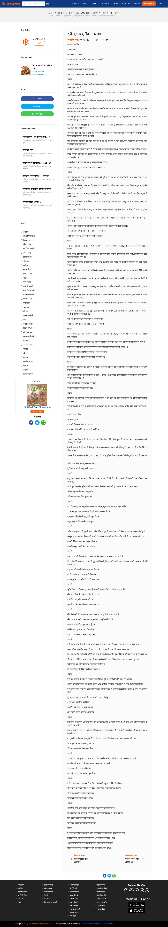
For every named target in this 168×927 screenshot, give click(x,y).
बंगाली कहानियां (101, 899)
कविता (25, 265)
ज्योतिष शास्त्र (28, 361)
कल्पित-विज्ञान (28, 345)
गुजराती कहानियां (102, 888)
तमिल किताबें (74, 899)
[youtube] (142, 890)
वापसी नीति (21, 899)
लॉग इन (161, 3)
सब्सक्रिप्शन (126, 3)
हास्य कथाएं (27, 257)
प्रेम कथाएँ (27, 282)
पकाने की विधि (28, 315)
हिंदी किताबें (73, 888)
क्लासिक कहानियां (29, 248)
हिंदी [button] (47, 4)
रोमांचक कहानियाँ (29, 294)
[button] (43, 3)
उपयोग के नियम (22, 895)
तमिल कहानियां (101, 906)
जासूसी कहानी (28, 286)
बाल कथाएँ (27, 253)
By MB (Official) (38, 71)
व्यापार (25, 349)
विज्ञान (25, 366)
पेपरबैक (105, 3)
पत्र (24, 320)
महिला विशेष (27, 274)
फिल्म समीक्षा (27, 328)
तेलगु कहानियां (101, 909)
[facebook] (126, 890)
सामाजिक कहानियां (30, 290)
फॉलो (39, 43)
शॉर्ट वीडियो (47, 899)
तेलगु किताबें (73, 902)
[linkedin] (147, 890)
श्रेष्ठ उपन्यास (48, 888)
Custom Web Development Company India (97, 924)
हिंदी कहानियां (101, 885)
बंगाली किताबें (74, 906)
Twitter (38, 106)
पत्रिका (26, 261)
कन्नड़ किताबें (74, 912)
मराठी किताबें (74, 895)
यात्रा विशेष (27, 269)
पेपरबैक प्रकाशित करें (50, 902)
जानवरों (26, 357)
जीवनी (25, 311)
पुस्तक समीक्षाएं (28, 336)
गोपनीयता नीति (22, 892)
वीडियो (94, 3)
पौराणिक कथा (28, 332)
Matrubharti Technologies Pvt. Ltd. (42, 924)
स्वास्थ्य (26, 307)
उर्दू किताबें (73, 916)
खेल (24, 353)
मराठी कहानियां (101, 892)
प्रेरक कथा (27, 244)
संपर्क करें (137, 3)
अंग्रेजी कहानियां (102, 895)
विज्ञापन (115, 3)
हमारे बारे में (75, 3)
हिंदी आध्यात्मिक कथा (38, 75)
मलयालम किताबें (75, 909)
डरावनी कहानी (28, 324)
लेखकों (46, 895)
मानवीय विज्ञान (28, 299)
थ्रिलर (25, 340)
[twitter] (137, 890)
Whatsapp (38, 114)
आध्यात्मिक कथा (29, 236)
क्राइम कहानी (28, 374)
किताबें (85, 3)
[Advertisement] (37, 446)
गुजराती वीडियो (48, 892)
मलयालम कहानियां (102, 902)
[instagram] (131, 890)
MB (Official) (38, 39)
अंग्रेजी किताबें (74, 885)
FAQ (19, 902)
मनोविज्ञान (26, 303)
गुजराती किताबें (74, 892)
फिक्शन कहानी (28, 240)
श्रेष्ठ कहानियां (48, 885)
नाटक (25, 278)
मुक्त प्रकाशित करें (148, 3)
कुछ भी (25, 370)
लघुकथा (26, 232)
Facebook (38, 99)
